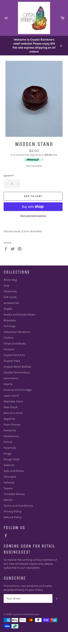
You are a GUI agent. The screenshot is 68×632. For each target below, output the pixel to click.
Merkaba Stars (13, 401)
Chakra (8, 337)
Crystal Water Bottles (17, 366)
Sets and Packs (14, 471)
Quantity (9, 175)
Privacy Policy (12, 511)
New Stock (11, 407)
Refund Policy (12, 517)
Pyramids (10, 447)
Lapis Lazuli (11, 395)
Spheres (9, 482)
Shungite (10, 476)
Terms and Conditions (18, 505)
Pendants (10, 430)
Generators (11, 378)
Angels (8, 308)
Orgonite (9, 418)
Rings (7, 453)
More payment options (33, 215)
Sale (6, 285)
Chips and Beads (15, 343)
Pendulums (11, 436)
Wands (8, 500)
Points (8, 442)
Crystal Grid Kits (14, 355)
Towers (8, 488)
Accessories (11, 303)
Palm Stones (12, 424)
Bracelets (10, 320)
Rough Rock (12, 459)
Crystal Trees (12, 361)
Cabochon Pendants (17, 332)
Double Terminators (17, 372)
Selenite (9, 465)
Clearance (10, 291)
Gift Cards (10, 297)
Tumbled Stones (14, 494)
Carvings (9, 326)
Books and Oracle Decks (19, 314)
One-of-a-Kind (13, 413)
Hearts (8, 384)
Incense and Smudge (17, 389)
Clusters (9, 349)
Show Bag (10, 279)
